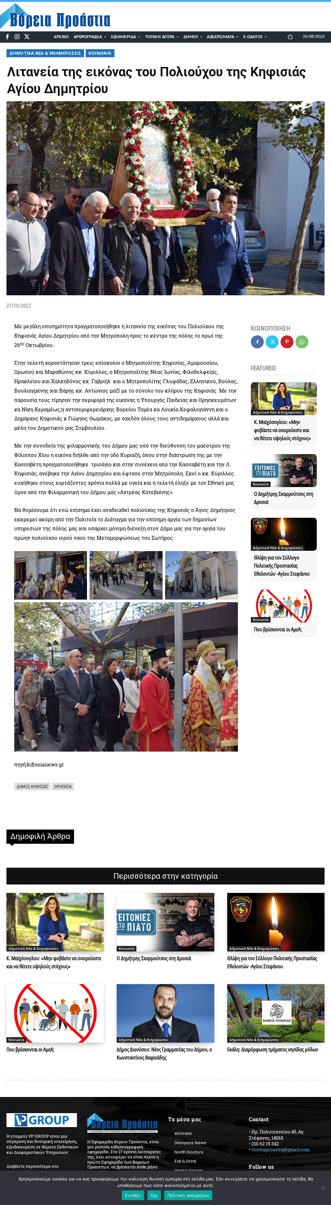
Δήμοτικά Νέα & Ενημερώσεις (45, 53)
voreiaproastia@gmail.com (280, 1149)
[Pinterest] (287, 341)
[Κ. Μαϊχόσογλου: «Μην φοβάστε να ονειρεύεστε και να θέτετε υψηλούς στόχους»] (284, 398)
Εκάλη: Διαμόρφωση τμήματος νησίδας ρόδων (272, 1049)
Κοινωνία (100, 53)
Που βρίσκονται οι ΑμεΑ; (278, 629)
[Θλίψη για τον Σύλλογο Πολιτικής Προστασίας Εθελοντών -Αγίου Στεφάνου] (284, 534)
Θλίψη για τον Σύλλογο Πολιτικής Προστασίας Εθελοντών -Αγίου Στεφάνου (282, 565)
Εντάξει (133, 1195)
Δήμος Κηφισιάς (32, 786)
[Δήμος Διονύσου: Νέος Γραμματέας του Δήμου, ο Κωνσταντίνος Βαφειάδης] (165, 1013)
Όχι (154, 1195)
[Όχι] (323, 1188)
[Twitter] (27, 37)
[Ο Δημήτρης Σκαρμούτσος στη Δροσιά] (284, 470)
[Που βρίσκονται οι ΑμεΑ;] (284, 606)
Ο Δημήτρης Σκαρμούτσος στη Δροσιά (154, 958)
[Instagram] (17, 37)
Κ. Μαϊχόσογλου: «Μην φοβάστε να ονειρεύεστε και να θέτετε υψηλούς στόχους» (282, 430)
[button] (290, 36)
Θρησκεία (63, 786)
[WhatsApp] (301, 341)
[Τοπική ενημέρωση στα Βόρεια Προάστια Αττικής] (59, 16)
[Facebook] (7, 37)
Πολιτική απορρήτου (188, 1195)
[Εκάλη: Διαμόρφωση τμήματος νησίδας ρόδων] (276, 1013)
